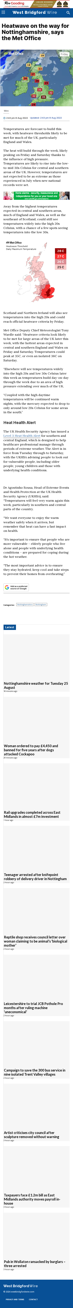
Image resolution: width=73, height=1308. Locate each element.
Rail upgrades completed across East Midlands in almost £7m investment (32, 814)
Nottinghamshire (25, 604)
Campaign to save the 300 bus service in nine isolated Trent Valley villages (34, 1072)
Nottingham (40, 604)
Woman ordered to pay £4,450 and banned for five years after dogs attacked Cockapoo (31, 750)
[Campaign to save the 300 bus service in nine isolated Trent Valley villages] (37, 1042)
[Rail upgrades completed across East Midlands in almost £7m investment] (37, 785)
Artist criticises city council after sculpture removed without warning (31, 1135)
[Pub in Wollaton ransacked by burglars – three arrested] (37, 1234)
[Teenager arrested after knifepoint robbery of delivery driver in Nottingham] (37, 847)
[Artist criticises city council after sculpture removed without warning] (37, 1105)
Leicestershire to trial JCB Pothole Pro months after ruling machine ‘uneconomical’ (33, 1008)
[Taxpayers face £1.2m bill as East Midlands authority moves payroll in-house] (37, 1167)
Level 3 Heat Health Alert (21, 436)
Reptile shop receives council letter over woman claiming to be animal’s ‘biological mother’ (35, 941)
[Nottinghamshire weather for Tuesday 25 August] (37, 656)
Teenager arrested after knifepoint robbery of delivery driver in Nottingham (35, 877)
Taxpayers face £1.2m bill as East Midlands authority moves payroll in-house (32, 1199)
